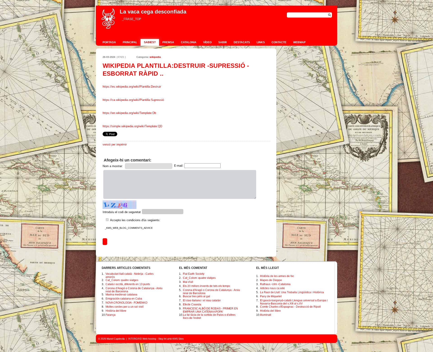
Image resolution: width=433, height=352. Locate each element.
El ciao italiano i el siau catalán (202, 300)
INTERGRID (135, 338)
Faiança (110, 314)
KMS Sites (178, 338)
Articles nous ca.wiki (272, 288)
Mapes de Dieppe (271, 280)
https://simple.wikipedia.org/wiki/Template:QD (132, 126)
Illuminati (265, 314)
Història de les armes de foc (277, 276)
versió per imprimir (115, 144)
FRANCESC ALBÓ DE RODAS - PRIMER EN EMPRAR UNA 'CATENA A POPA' (210, 310)
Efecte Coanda (192, 304)
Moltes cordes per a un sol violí (124, 306)
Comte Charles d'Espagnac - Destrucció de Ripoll (290, 306)
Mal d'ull (188, 282)
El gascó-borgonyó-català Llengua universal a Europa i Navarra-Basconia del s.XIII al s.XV (294, 302)
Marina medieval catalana (121, 294)
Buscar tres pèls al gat (196, 296)
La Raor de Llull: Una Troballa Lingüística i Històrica (292, 292)
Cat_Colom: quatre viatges (122, 280)
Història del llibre (116, 310)
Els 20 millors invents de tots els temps (206, 286)
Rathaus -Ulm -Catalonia (275, 284)
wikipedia (155, 57)
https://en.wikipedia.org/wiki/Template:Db (129, 113)
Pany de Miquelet (270, 296)
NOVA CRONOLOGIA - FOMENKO (126, 302)
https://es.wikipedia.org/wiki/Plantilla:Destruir (132, 86)
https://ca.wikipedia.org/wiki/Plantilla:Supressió (133, 100)
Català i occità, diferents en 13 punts (128, 284)
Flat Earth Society (193, 273)
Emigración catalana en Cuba (124, 298)
